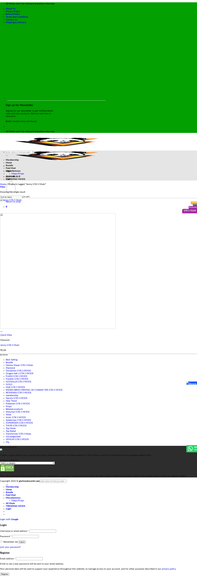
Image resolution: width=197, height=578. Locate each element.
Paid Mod (11, 168)
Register (4, 574)
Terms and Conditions (17, 17)
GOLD (9, 384)
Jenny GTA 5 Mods (9, 345)
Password (6, 536)
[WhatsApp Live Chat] (190, 450)
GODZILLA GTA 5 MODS (18, 382)
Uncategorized (13, 436)
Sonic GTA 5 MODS (16, 417)
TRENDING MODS (15, 179)
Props (9, 406)
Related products (14, 409)
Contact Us (11, 19)
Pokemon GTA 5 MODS (18, 403)
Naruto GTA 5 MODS (16, 398)
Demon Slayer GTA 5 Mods (19, 365)
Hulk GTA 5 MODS (15, 387)
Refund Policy (13, 14)
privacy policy (169, 569)
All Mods (10, 176)
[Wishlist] (1, 331)
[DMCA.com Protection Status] (7, 471)
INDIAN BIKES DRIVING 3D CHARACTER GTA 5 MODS (34, 390)
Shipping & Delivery (16, 22)
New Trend (11, 401)
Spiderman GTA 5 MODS (18, 420)
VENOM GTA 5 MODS (17, 439)
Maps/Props (18, 173)
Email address (7, 558)
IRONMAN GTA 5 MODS (18, 392)
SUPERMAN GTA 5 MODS (19, 423)
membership (12, 395)
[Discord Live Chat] (187, 383)
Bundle (9, 165)
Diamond (10, 368)
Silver (8, 414)
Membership (12, 160)
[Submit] (7, 155)
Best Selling (11, 360)
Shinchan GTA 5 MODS (18, 412)
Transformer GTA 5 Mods (18, 434)
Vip (7, 442)
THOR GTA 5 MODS (16, 425)
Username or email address (14, 531)
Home (9, 163)
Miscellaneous (13, 171)
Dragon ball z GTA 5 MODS (19, 373)
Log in (22, 542)
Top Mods (11, 428)
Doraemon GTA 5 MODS (18, 371)
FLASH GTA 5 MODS (16, 376)
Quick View (6, 335)
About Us (10, 9)
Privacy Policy (13, 11)
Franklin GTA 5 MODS (17, 379)
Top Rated (11, 431)
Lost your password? (10, 547)
